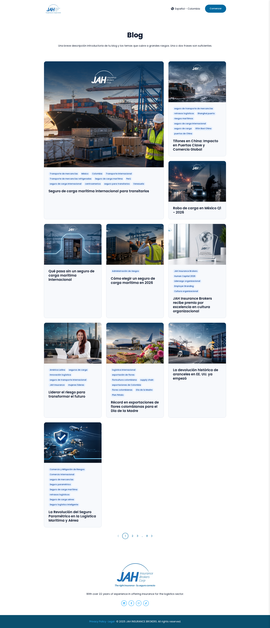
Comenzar (216, 8)
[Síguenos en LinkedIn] (124, 603)
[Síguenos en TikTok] (146, 603)
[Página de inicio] (53, 8)
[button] (185, 9)
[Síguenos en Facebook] (131, 603)
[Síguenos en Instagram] (138, 603)
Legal (111, 621)
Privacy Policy (97, 621)
